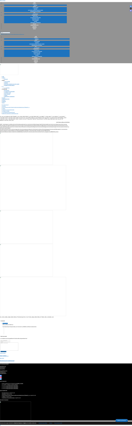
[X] (131, 8)
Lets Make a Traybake (5, 111)
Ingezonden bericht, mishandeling (12, 386)
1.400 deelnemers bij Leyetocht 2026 (8, 112)
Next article (2, 358)
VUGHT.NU (3, 100)
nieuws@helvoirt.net (3, 370)
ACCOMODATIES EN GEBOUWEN (9, 91)
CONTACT (3, 77)
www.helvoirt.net (3, 366)
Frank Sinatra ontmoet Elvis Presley (8, 109)
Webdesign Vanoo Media (43, 423)
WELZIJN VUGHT (6, 90)
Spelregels (6, 79)
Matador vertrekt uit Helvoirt (13, 384)
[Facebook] (35, 376)
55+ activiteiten (7, 87)
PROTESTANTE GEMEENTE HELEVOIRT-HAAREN (11, 84)
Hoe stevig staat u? (5, 104)
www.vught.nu (2, 368)
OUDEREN (5, 95)
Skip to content (2, 0)
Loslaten (3, 108)
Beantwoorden (5, 323)
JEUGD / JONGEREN (7, 94)
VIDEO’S (34, 29)
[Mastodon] (131, 11)
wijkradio (3, 97)
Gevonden (4, 106)
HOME (3, 76)
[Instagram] (35, 377)
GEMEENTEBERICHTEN (5, 99)
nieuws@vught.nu (3, 373)
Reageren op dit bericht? (121, 420)
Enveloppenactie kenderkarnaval (7, 361)
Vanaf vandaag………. (4, 356)
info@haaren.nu (3, 372)
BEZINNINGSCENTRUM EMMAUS (9, 85)
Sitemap (50, 423)
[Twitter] (35, 379)
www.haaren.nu (2, 367)
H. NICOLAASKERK (7, 81)
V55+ (3, 86)
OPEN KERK (6, 82)
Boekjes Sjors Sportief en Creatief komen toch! (10, 113)
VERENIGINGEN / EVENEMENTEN (9, 96)
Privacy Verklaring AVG (58, 423)
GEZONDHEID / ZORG (7, 92)
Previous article (2, 353)
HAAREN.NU (4, 101)
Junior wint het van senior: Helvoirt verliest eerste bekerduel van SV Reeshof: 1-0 (15, 107)
